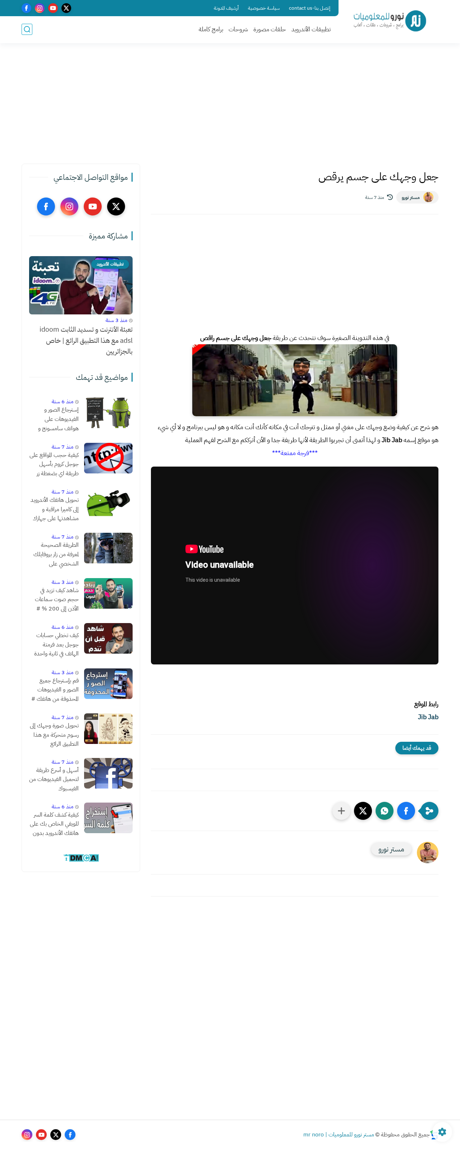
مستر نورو (411, 197)
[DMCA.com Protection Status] (81, 860)
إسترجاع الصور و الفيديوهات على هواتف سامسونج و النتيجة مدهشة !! (58, 419)
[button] (406, 811)
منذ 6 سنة (62, 401)
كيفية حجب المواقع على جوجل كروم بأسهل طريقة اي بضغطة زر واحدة (54, 465)
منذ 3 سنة (116, 320)
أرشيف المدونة (226, 8)
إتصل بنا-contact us (309, 8)
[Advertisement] (230, 108)
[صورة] (108, 413)
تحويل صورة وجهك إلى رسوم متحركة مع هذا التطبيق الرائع (54, 734)
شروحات (238, 29)
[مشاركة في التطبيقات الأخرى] (341, 811)
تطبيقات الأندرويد (311, 29)
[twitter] (66, 8)
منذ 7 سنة (62, 447)
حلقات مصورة (269, 29)
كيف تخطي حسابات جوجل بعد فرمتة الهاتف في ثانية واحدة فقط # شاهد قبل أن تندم (56, 645)
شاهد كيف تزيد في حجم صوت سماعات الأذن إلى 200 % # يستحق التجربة (57, 600)
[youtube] (53, 8)
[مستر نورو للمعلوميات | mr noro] (390, 21)
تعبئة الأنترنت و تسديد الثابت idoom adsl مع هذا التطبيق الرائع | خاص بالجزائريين (86, 340)
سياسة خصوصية (264, 8)
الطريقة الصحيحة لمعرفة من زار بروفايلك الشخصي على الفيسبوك (56, 555)
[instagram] (40, 8)
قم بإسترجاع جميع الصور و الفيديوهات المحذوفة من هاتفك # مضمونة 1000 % (55, 690)
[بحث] (27, 29)
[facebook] (26, 8)
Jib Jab (428, 717)
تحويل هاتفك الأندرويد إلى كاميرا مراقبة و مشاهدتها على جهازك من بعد (55, 510)
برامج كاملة (211, 29)
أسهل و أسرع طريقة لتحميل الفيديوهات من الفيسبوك (54, 779)
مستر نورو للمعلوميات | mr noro (338, 1134)
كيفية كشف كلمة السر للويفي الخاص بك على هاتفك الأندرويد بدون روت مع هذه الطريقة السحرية (54, 824)
